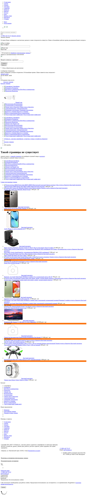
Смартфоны (16, 86)
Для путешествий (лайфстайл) (32, 114)
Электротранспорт (22, 108)
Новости (6, 9)
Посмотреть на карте (34, 450)
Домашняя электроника (26, 110)
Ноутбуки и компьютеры (27, 89)
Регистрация (7, 23)
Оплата (6, 5)
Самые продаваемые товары (9, 182)
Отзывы (6, 19)
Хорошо (3, 487)
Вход (5, 22)
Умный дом (18, 102)
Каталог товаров (8, 82)
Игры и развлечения (23, 113)
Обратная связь (5, 470)
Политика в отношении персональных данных (14, 458)
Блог (5, 14)
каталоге (42, 156)
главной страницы (15, 156)
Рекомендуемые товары (11, 413)
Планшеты (15, 88)
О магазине (7, 2)
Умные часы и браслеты (27, 107)
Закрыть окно (5, 74)
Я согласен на (16, 53)
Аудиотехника (18, 105)
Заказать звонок (16, 36)
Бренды (6, 11)
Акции (6, 3)
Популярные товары (10, 411)
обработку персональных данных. (20, 53)
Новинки (6, 410)
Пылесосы (15, 91)
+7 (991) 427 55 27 (6, 36)
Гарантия (6, 8)
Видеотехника (18, 104)
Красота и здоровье (22, 111)
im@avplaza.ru (67, 450)
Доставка (6, 6)
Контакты (7, 17)
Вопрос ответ (8, 16)
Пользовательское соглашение (9, 461)
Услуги (6, 13)
